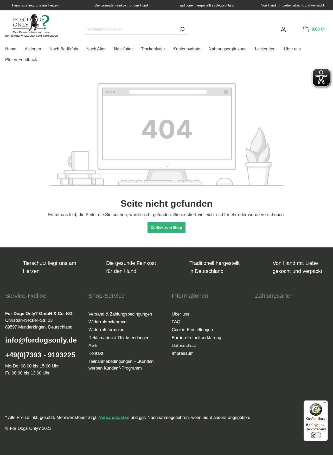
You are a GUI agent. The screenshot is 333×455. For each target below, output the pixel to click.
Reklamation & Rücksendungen (118, 337)
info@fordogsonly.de (41, 340)
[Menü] (325, 403)
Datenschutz (184, 345)
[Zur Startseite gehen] (31, 25)
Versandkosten (114, 417)
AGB (93, 345)
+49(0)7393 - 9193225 (40, 355)
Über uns (180, 314)
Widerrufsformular (106, 329)
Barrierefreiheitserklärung (196, 337)
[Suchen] (182, 29)
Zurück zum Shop (166, 227)
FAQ (176, 321)
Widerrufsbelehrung (107, 321)
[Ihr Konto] (283, 29)
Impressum (183, 353)
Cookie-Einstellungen (192, 329)
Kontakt (95, 353)
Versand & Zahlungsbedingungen (120, 314)
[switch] (316, 435)
